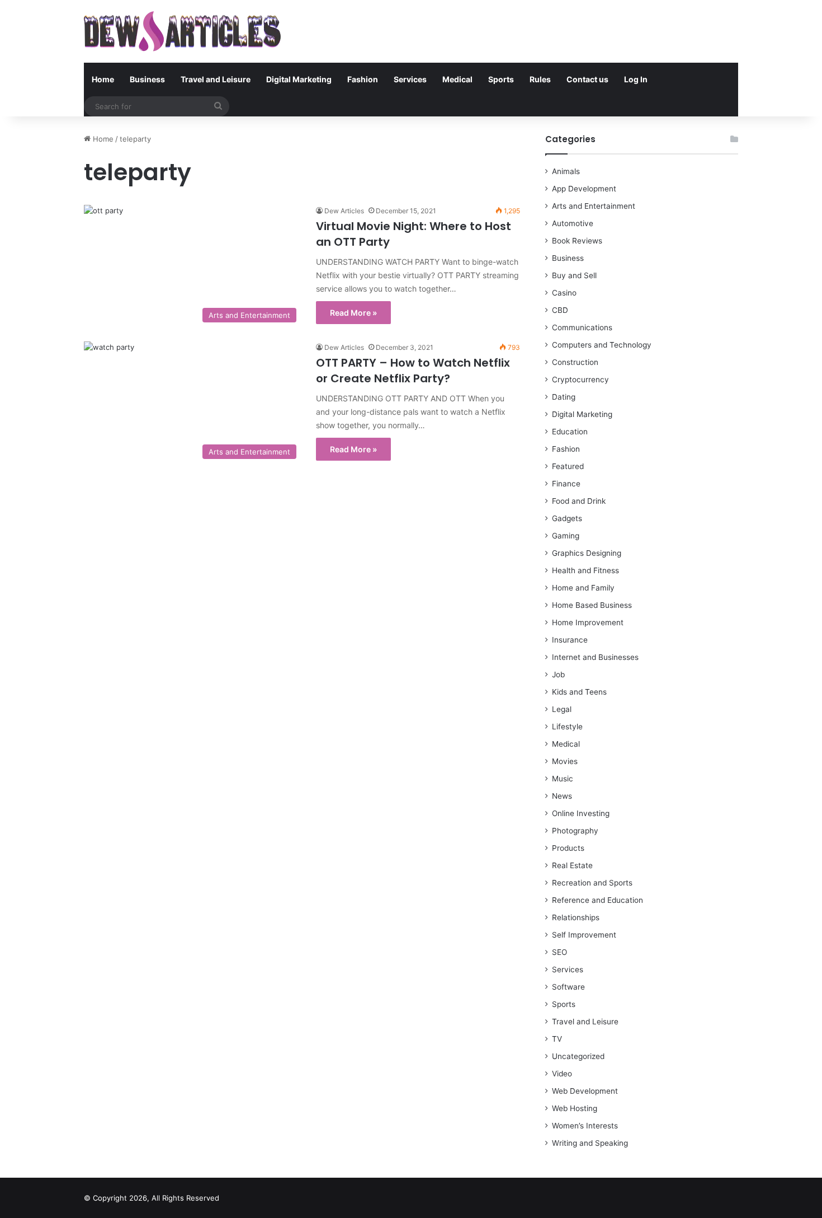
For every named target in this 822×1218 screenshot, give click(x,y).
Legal (561, 709)
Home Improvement (587, 622)
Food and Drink (579, 500)
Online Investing (581, 813)
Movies (565, 761)
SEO (559, 952)
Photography (575, 830)
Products (568, 848)
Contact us (587, 79)
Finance (566, 483)
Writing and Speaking (590, 1143)
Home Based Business (592, 605)
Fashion (362, 79)
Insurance (570, 639)
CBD (560, 310)
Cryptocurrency (580, 379)
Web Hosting (574, 1108)
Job (558, 674)
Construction (575, 362)
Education (570, 431)
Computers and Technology (601, 344)
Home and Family (583, 587)
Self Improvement (584, 934)
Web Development (585, 1090)
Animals (566, 171)
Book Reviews (577, 240)
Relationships (575, 917)
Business (147, 79)
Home (103, 79)
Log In (636, 79)
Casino (564, 292)
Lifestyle (567, 726)
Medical (457, 79)
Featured (568, 466)
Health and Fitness (585, 570)
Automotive (572, 223)
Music (562, 778)
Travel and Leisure (216, 79)
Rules (540, 79)
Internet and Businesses (595, 657)
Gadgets (567, 518)
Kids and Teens (579, 691)
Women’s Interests (585, 1125)
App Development (584, 188)
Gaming (565, 535)
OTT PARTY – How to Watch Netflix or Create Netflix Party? (413, 370)
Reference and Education (597, 900)
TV (557, 1038)
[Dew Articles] (182, 31)
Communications (582, 327)
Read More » (353, 312)
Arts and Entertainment (593, 206)
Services (410, 79)
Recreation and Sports (592, 882)
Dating (563, 396)
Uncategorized (578, 1056)
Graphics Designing (586, 553)
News (562, 795)
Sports (501, 79)
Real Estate (572, 865)
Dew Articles (344, 211)
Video (562, 1073)
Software (568, 986)
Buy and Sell (574, 275)
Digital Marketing (299, 79)
